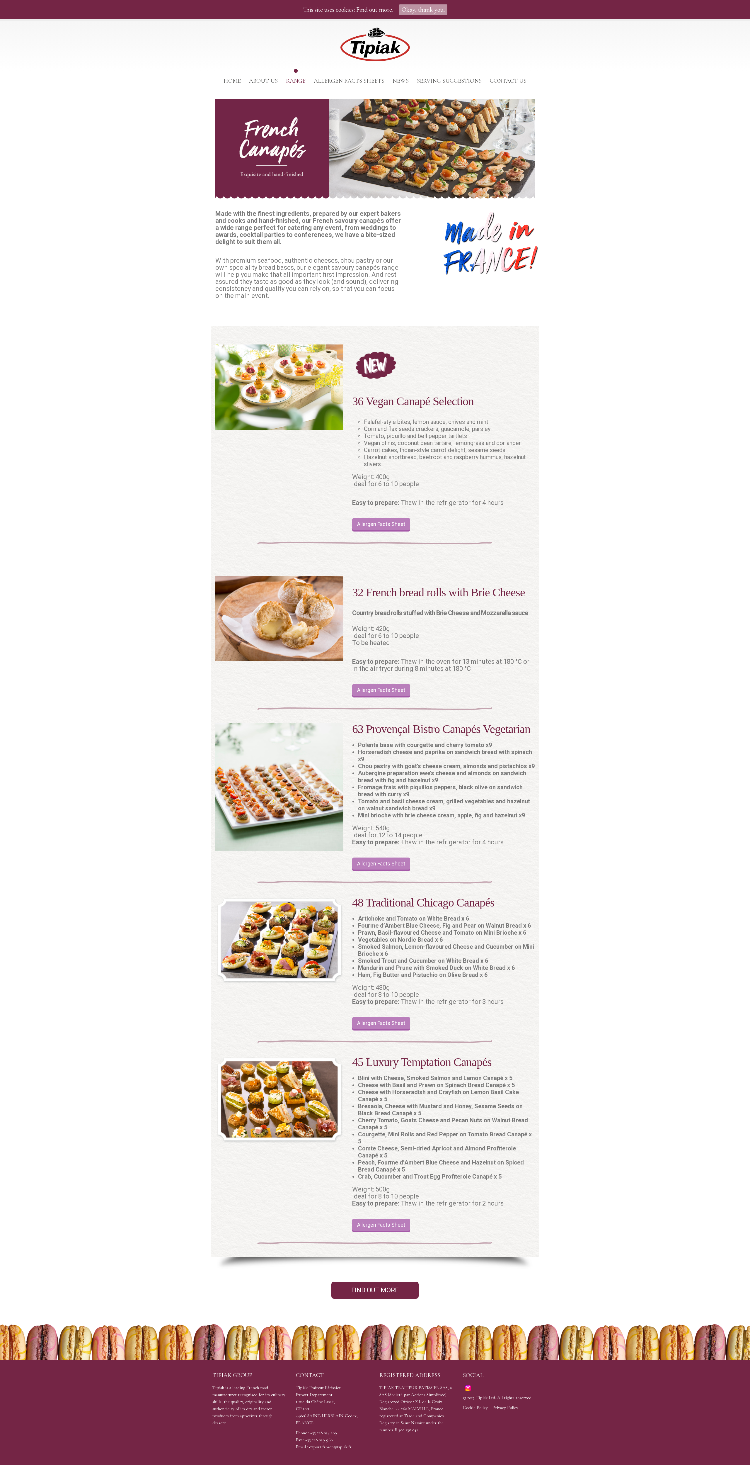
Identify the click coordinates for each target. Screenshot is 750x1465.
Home (232, 80)
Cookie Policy (475, 1407)
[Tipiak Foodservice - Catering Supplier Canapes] (375, 46)
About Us (263, 80)
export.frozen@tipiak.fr (330, 1446)
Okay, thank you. (423, 9)
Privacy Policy (505, 1407)
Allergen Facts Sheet (381, 524)
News (401, 80)
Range (296, 80)
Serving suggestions (449, 80)
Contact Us (508, 80)
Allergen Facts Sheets (349, 80)
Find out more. (374, 9)
